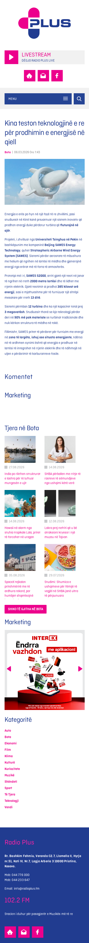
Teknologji (12, 801)
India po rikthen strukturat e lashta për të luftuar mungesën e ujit (22, 478)
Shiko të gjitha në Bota (25, 609)
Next (80, 668)
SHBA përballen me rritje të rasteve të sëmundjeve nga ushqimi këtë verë (62, 478)
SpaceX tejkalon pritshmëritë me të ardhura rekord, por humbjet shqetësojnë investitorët (19, 591)
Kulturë (10, 762)
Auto (8, 730)
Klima (9, 756)
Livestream (36, 55)
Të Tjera (10, 794)
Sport (8, 788)
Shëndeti (11, 781)
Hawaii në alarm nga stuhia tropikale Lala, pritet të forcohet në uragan (22, 532)
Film (8, 749)
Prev (9, 668)
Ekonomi (11, 743)
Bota (8, 152)
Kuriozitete (12, 769)
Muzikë (9, 775)
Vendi (9, 807)
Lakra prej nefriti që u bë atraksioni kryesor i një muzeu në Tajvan (60, 532)
